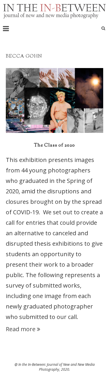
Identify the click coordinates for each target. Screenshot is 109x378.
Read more (20, 329)
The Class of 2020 (54, 145)
